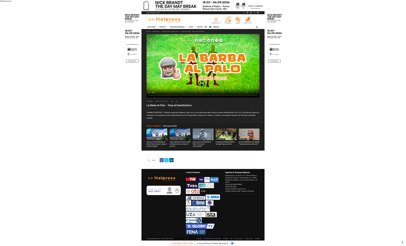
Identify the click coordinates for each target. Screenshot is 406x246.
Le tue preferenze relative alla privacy (212, 243)
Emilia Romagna (151, 139)
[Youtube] (257, 12)
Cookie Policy (249, 238)
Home (148, 31)
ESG (231, 238)
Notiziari (151, 27)
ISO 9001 (225, 238)
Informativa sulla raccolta (182, 243)
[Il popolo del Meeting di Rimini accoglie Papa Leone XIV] (226, 134)
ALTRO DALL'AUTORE (170, 126)
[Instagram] (247, 12)
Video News (155, 31)
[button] (256, 27)
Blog (191, 27)
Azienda (199, 238)
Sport (176, 101)
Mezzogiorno (242, 139)
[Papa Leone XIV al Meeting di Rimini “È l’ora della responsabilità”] (203, 134)
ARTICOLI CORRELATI (154, 126)
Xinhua (216, 27)
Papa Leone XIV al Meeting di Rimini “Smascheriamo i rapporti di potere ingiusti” (157, 144)
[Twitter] (254, 12)
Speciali (162, 27)
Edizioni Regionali (177, 27)
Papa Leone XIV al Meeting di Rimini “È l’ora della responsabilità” (202, 144)
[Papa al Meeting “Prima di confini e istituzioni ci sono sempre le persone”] (180, 134)
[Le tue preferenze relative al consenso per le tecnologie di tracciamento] (402, 242)
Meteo (200, 27)
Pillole (172, 101)
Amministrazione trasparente (212, 238)
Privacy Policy (239, 238)
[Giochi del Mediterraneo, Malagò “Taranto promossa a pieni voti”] (249, 134)
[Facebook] (244, 12)
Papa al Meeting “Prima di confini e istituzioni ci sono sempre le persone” (180, 144)
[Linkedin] (250, 12)
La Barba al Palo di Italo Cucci (170, 31)
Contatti (257, 238)
